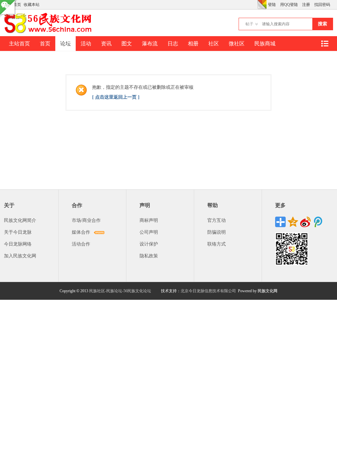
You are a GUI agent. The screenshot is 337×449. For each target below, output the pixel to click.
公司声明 (149, 232)
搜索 (322, 23)
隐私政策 (149, 255)
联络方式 (216, 244)
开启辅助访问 (255, 5)
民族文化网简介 (20, 220)
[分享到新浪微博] (305, 222)
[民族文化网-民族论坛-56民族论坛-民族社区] (49, 32)
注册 (306, 4)
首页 (45, 43)
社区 (213, 43)
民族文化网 (267, 291)
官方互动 (216, 220)
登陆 (272, 4)
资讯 (106, 43)
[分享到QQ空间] (293, 222)
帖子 (249, 24)
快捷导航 (324, 43)
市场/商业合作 (86, 220)
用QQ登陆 (289, 4)
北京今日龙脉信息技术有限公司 (208, 291)
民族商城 (264, 43)
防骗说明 (216, 232)
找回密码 (322, 4)
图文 (126, 43)
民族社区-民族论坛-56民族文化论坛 (120, 291)
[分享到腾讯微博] (318, 222)
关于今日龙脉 (18, 232)
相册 (193, 43)
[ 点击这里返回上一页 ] (116, 97)
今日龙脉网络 (18, 244)
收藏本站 (31, 4)
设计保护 (149, 244)
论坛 (65, 43)
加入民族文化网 (20, 255)
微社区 (237, 43)
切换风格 (262, 4)
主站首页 (19, 43)
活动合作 (81, 244)
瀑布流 (150, 43)
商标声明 (149, 220)
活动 (86, 43)
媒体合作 (81, 232)
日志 (173, 43)
